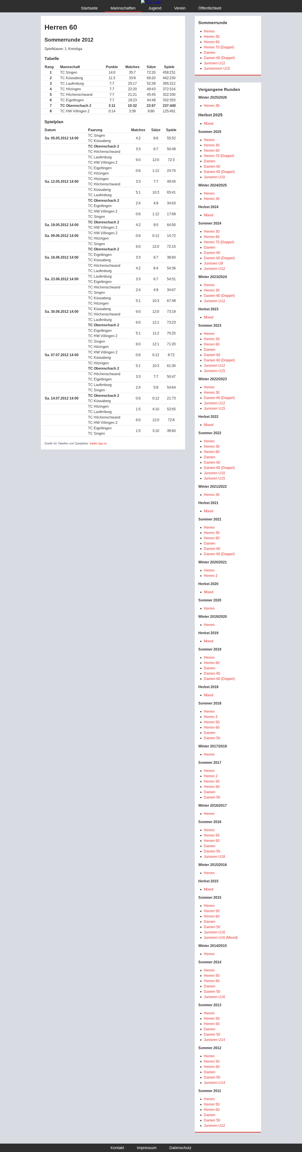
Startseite (89, 8)
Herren (209, 31)
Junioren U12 (214, 63)
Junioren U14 (214, 1040)
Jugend (154, 8)
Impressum (147, 1148)
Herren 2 (211, 576)
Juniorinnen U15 (217, 68)
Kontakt (117, 1148)
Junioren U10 (214, 177)
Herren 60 (212, 42)
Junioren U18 (214, 856)
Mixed (208, 123)
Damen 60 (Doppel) (219, 58)
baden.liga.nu (98, 443)
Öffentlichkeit (209, 8)
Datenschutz (180, 1148)
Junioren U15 (214, 371)
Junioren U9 (213, 263)
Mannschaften (123, 8)
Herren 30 (212, 36)
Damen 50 (212, 738)
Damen (209, 52)
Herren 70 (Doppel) (219, 47)
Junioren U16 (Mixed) (221, 937)
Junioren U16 (214, 932)
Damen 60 (212, 166)
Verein (179, 8)
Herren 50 (212, 722)
